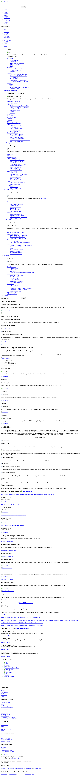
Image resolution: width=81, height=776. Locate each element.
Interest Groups (11, 86)
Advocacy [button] (6, 255)
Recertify (12, 111)
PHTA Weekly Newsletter (16, 204)
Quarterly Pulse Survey (16, 214)
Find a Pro (3, 541)
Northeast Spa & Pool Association (18, 80)
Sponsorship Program (6, 729)
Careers (6, 13)
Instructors (6, 12)
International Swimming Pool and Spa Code (21, 245)
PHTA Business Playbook (16, 128)
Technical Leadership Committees (18, 235)
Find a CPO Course (12, 103)
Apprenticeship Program (7, 707)
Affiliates (9, 73)
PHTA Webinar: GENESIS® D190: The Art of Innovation (13, 515)
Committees (10, 84)
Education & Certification (13, 101)
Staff (11, 66)
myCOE (6, 22)
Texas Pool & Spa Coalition (17, 78)
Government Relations (6, 750)
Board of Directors (14, 64)
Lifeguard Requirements (16, 282)
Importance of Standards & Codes (15, 232)
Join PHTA (10, 154)
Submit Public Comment (16, 252)
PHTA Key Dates (14, 178)
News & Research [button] (8, 189)
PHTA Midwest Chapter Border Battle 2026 (10, 504)
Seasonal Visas (14, 268)
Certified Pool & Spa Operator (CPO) (19, 106)
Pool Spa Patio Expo (15, 130)
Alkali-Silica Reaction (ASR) (17, 275)
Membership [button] (7, 143)
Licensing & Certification (16, 281)
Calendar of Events (5, 702)
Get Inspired (10, 541)
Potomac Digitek (29, 774)
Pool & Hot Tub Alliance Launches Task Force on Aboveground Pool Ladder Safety (22, 625)
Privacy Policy (13, 774)
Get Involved (10, 248)
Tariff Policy (13, 271)
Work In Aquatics (5, 716)
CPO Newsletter (14, 205)
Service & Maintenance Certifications (19, 107)
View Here (43, 198)
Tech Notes (13, 208)
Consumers (6, 295)
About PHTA (10, 59)
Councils (9, 83)
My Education (7, 20)
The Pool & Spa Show (15, 131)
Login (5, 9)
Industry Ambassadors (15, 291)
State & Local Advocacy (13, 274)
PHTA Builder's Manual (16, 175)
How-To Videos (14, 162)
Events (5, 15)
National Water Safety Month (8, 717)
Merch (2, 730)
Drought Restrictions (15, 277)
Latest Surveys (4, 550)
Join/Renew (7, 18)
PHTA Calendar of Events (16, 125)
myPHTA (6, 16)
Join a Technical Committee (17, 249)
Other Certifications (15, 110)
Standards (3, 747)
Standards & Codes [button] (8, 219)
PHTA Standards (11, 239)
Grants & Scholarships (12, 133)
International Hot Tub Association (18, 76)
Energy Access (14, 278)
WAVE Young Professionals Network (19, 87)
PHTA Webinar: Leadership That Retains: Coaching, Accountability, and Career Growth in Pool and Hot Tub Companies (27, 494)
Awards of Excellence (6, 739)
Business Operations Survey (17, 215)
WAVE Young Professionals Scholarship (20, 140)
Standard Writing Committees (17, 237)
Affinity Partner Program (16, 165)
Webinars (9, 120)
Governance (13, 61)
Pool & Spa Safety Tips (16, 180)
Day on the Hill (14, 285)
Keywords (3, 6)
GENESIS (9, 114)
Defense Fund (13, 286)
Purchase (3, 635)
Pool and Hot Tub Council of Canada (19, 81)
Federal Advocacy (11, 267)
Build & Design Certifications (17, 108)
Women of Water (14, 88)
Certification (10, 104)
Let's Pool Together (5, 714)
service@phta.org (15, 758)
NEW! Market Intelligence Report (18, 217)
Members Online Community (17, 160)
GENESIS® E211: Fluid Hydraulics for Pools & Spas (12, 525)
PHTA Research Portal (16, 218)
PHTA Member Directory (16, 161)
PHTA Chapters (14, 187)
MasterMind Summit (15, 127)
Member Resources (12, 158)
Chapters (9, 185)
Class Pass (9, 118)
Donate (2, 693)
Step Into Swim (14, 77)
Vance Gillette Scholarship (16, 134)
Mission (3, 690)
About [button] (5, 46)
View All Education (12, 117)
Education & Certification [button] (10, 90)
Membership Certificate (16, 170)
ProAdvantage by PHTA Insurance (19, 164)
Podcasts (9, 121)
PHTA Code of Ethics (15, 167)
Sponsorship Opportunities (16, 68)
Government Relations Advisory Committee (21, 288)
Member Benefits (11, 157)
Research (9, 212)
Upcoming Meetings (15, 251)
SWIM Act (13, 269)
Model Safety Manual (15, 177)
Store (5, 19)
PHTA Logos (13, 168)
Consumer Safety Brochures (8, 751)
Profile (5, 23)
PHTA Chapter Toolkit (16, 188)
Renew (9, 155)
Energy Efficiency (14, 279)
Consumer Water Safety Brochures (18, 174)
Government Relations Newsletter (18, 289)
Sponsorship (10, 67)
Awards (9, 181)
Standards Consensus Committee (18, 238)
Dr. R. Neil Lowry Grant (16, 137)
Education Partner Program (13, 123)
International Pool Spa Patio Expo (9, 718)
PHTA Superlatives (15, 184)
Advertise (12, 71)
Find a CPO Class (5, 741)
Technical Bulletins (15, 210)
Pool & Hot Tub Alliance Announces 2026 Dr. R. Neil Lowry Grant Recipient (20, 617)
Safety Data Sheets (15, 172)
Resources (12, 113)
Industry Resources (12, 171)
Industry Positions (11, 292)
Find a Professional (5, 738)
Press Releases (13, 202)
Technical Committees (12, 234)
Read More (3, 615)
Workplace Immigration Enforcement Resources (22, 272)
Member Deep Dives (15, 207)
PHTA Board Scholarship (16, 141)
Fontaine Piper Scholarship (17, 138)
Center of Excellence (12, 116)
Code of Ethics (4, 692)
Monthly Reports (13, 550)
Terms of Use (4, 774)
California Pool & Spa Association (18, 74)
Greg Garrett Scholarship (16, 135)
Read (7, 635)
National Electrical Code (16, 247)
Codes (8, 244)
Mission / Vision (14, 60)
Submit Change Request (16, 254)
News (8, 201)
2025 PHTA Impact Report (17, 63)
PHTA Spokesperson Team (17, 211)
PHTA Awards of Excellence (17, 182)
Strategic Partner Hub (15, 70)
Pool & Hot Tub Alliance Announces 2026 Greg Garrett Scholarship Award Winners (22, 623)
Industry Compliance (12, 294)
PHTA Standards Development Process (20, 242)
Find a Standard (14, 241)
